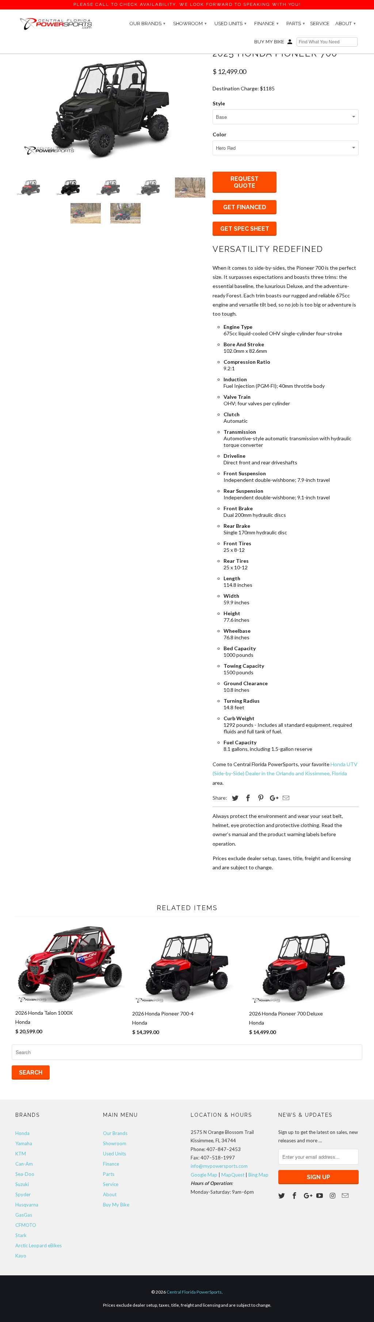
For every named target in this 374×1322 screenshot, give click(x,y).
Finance (266, 23)
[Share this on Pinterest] (260, 798)
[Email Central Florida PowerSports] (346, 1196)
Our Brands (147, 23)
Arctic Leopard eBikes (38, 1245)
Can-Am (24, 1164)
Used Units (230, 23)
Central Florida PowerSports (194, 1292)
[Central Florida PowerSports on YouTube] (320, 1196)
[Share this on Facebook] (247, 798)
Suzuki (22, 1184)
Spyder (23, 1194)
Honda (22, 1133)
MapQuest (232, 1175)
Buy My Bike (269, 41)
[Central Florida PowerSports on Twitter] (282, 1196)
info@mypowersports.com (219, 1166)
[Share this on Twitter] (234, 798)
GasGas (23, 1215)
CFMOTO (25, 1225)
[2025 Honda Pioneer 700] (110, 104)
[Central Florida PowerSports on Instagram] (333, 1196)
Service (319, 23)
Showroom (190, 23)
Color (219, 134)
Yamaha (23, 1143)
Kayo (20, 1256)
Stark (21, 1235)
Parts (295, 23)
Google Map (204, 1175)
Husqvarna (26, 1205)
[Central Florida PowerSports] (55, 23)
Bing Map (258, 1175)
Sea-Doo (24, 1174)
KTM (20, 1154)
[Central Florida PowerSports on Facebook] (295, 1196)
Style (219, 103)
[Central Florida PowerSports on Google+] (308, 1196)
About (345, 23)
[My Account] (290, 43)
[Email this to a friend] (285, 798)
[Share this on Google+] (272, 798)
